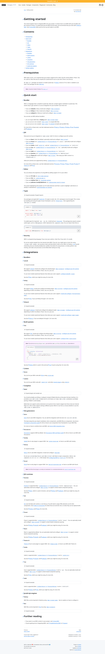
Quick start (28, 38)
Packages (28, 5)
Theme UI (26, 544)
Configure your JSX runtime (72, 269)
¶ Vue (33, 165)
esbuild (32, 269)
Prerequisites (29, 36)
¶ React (67, 164)
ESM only (41, 84)
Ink (25, 504)
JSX (28, 43)
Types (28, 47)
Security (29, 49)
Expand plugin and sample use (34, 393)
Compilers (30, 59)
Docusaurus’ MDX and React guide (55, 433)
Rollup (32, 288)
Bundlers (29, 53)
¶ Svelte (76, 164)
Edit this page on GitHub (29, 636)
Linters (29, 57)
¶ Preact (62, 164)
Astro (25, 417)
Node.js (57, 82)
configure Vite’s (68, 338)
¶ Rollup (67, 127)
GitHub (79, 644)
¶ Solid (71, 164)
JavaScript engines (32, 66)
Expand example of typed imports (34, 195)
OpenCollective (78, 649)
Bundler (29, 41)
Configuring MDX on (57, 457)
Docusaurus (27, 433)
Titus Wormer (78, 11)
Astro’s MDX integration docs (57, 426)
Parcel (25, 464)
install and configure (70, 315)
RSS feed (79, 648)
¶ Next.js (56, 127)
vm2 (74, 244)
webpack (32, 310)
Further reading (30, 68)
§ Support (64, 623)
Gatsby (26, 441)
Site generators (31, 61)
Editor (28, 45)
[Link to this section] (23, 19)
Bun (40, 607)
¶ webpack (29, 129)
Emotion (26, 486)
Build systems (31, 55)
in (47, 141)
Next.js (26, 452)
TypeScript (41, 199)
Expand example (30, 265)
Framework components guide (32, 423)
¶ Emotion (57, 164)
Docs (25, 10)
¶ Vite (71, 127)
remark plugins (57, 382)
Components (35, 5)
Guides (23, 5)
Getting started (30, 10)
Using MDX (78, 631)
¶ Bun (30, 277)
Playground (42, 5)
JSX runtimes (30, 64)
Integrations (29, 51)
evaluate (52, 124)
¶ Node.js (62, 127)
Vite (31, 333)
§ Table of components (39, 505)
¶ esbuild (76, 127)
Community (49, 5)
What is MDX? (27, 631)
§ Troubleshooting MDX (55, 623)
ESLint (42, 375)
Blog (54, 5)
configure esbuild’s (67, 274)
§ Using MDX (32, 27)
